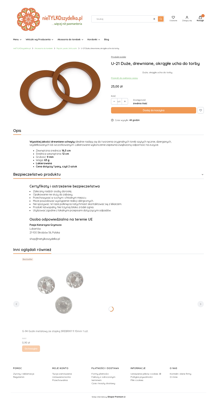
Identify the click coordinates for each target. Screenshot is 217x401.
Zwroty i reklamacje (23, 373)
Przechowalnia (60, 380)
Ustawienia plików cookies (145, 373)
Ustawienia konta (61, 377)
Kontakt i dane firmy (180, 373)
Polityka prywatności (142, 377)
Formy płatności (100, 373)
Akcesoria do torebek (44, 48)
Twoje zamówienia (62, 373)
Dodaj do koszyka (153, 110)
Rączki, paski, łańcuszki (67, 48)
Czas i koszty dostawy (103, 383)
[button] (161, 19)
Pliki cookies (137, 380)
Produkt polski (118, 56)
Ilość (113, 96)
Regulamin (18, 377)
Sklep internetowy (107, 397)
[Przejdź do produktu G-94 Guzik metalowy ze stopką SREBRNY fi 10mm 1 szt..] (62, 292)
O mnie (173, 377)
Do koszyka (31, 348)
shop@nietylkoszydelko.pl (45, 238)
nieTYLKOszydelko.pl (22, 48)
